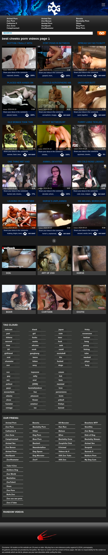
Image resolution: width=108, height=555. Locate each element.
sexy (37, 365)
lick (62, 376)
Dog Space (35, 451)
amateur (36, 404)
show (10, 400)
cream (62, 372)
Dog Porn (80, 26)
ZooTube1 (9, 482)
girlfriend (10, 353)
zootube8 (62, 353)
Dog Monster (36, 455)
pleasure (36, 396)
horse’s (45, 234)
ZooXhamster (47, 28)
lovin (62, 396)
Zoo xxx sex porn (12, 498)
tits (62, 357)
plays (88, 361)
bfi (10, 349)
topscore (36, 372)
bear (19, 154)
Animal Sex (46, 18)
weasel (80, 233)
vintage (10, 408)
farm (63, 380)
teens (37, 357)
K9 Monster (62, 423)
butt (84, 75)
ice (36, 408)
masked (89, 357)
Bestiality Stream (90, 439)
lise (37, 392)
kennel (62, 408)
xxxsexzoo (88, 333)
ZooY (33, 460)
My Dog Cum (88, 460)
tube (89, 353)
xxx (10, 372)
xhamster (10, 361)
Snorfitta (86, 427)
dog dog (54, 8)
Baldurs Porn (88, 455)
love (63, 388)
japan (63, 329)
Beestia (79, 18)
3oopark (86, 447)
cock (36, 349)
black (36, 329)
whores (36, 345)
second (10, 341)
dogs (62, 365)
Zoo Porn (11, 21)
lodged (87, 194)
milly (36, 376)
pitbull (62, 400)
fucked (62, 361)
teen (62, 337)
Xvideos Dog (10, 470)
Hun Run (61, 427)
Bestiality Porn (82, 21)
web (62, 345)
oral (10, 357)
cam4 (62, 349)
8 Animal (60, 447)
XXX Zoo (60, 460)
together (85, 115)
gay (10, 376)
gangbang (36, 353)
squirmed (80, 154)
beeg (88, 341)
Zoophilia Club (63, 443)
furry (88, 365)
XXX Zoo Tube (63, 455)
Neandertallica (37, 447)
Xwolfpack (46, 26)
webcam (10, 329)
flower (36, 400)
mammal (62, 384)
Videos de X (62, 451)
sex (10, 380)
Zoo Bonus (46, 21)
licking (89, 349)
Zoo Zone (11, 26)
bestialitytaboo (36, 388)
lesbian (88, 337)
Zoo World (9, 474)
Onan (7, 486)
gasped (45, 76)
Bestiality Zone (63, 439)
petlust (10, 384)
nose (82, 194)
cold (78, 194)
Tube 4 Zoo (10, 466)
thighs (15, 233)
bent (90, 233)
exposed (10, 75)
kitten (37, 361)
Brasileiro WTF (89, 423)
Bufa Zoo (9, 494)
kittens (10, 337)
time (10, 345)
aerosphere (46, 115)
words (85, 233)
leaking (10, 233)
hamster (11, 404)
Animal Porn (12, 18)
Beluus (60, 431)
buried (9, 194)
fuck (62, 341)
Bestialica (9, 478)
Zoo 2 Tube (10, 503)
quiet (79, 115)
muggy (53, 115)
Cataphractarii (13, 28)
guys (10, 388)
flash (15, 154)
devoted (45, 194)
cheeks (16, 75)
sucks (36, 341)
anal (36, 380)
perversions (62, 392)
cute (63, 333)
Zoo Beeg (87, 431)
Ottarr (78, 23)
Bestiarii (34, 443)
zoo (10, 365)
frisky (89, 329)
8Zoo (59, 435)
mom (50, 76)
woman (10, 154)
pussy (88, 345)
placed (9, 115)
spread (79, 75)
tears (20, 233)
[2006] (36, 384)
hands (15, 115)
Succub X (87, 451)
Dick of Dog (88, 435)
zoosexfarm (10, 392)
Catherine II (12, 23)
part (10, 333)
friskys (62, 404)
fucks (36, 337)
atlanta (10, 396)
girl (37, 333)
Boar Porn (80, 28)
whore (51, 194)
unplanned (52, 234)
